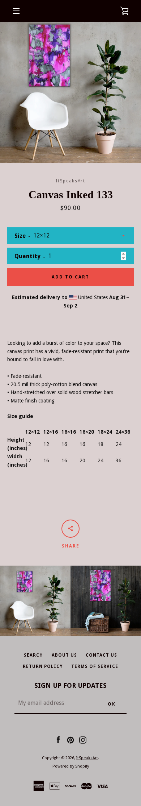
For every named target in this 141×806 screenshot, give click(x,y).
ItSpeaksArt (87, 758)
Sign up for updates (70, 685)
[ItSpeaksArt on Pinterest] (70, 740)
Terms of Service (94, 666)
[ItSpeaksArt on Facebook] (58, 740)
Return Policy (43, 666)
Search (33, 655)
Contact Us (101, 655)
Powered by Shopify (70, 766)
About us (64, 655)
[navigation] (16, 11)
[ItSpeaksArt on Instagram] (82, 740)
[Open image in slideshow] (70, 92)
